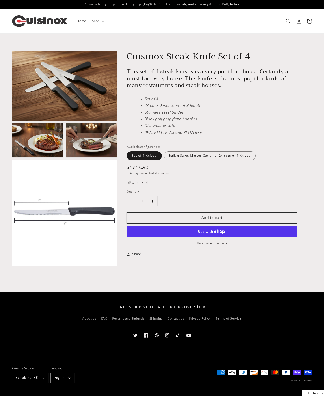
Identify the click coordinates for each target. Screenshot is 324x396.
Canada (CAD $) (27, 378)
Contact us (176, 318)
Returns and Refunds (128, 318)
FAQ (104, 318)
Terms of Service (229, 318)
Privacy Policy (200, 318)
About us (89, 318)
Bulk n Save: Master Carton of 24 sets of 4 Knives (210, 156)
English (59, 378)
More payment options (212, 243)
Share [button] (136, 254)
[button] (97, 21)
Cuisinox (307, 380)
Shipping (133, 173)
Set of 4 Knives (144, 156)
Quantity (133, 192)
